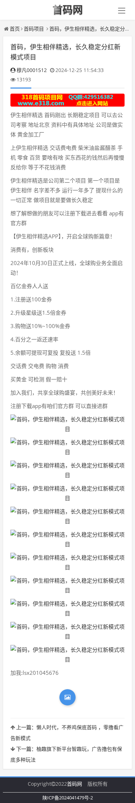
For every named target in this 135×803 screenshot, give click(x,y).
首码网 (74, 783)
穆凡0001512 (32, 70)
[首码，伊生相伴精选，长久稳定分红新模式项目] (67, 424)
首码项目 (34, 28)
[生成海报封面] (67, 697)
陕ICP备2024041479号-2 (67, 797)
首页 (15, 28)
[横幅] (67, 100)
